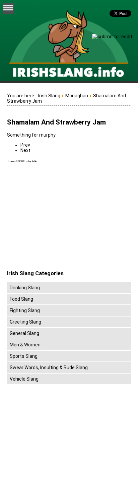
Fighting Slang (25, 310)
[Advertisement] (63, 217)
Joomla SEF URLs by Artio (22, 161)
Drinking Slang (25, 287)
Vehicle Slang (24, 379)
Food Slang (21, 299)
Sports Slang (24, 356)
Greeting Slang (25, 322)
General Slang (24, 333)
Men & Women (25, 344)
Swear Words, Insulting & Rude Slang (49, 367)
